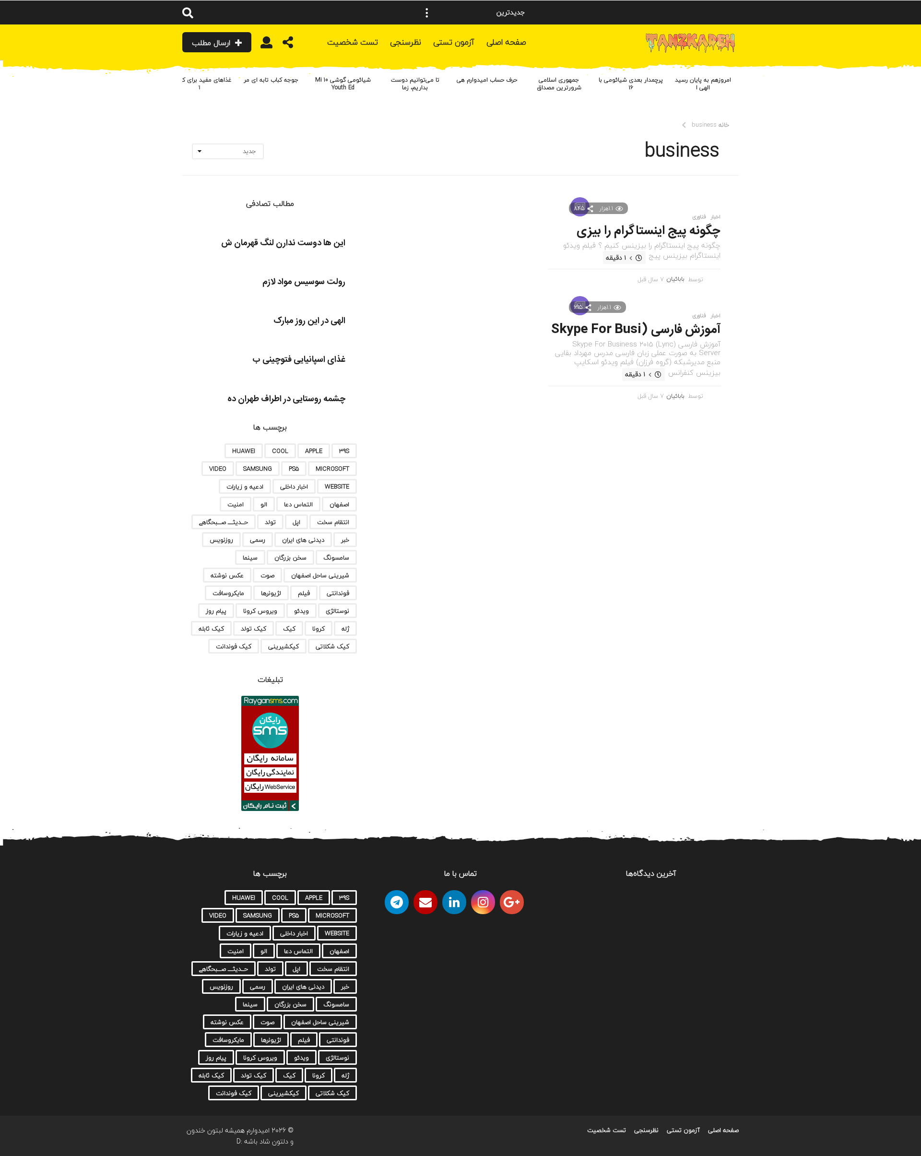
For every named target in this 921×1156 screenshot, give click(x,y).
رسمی (257, 540)
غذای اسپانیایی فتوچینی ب (298, 360)
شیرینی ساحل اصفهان (320, 575)
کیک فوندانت (233, 646)
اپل (296, 522)
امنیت (235, 504)
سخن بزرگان (290, 557)
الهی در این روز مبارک (309, 321)
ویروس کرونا (260, 611)
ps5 (294, 469)
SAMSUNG (257, 469)
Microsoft (332, 469)
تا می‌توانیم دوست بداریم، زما (415, 84)
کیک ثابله (211, 628)
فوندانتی (338, 593)
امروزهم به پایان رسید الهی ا (703, 84)
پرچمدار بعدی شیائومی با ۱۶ (631, 84)
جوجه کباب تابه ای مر (271, 80)
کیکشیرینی (283, 646)
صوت (267, 575)
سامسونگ (336, 557)
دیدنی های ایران (303, 540)
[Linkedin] (454, 902)
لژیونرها (271, 593)
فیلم (304, 593)
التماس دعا (298, 504)
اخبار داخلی (294, 486)
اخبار (715, 217)
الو (263, 504)
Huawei (243, 451)
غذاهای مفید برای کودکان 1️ (199, 84)
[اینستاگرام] (483, 902)
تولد (270, 522)
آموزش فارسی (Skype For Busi (635, 330)
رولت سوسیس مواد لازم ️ (302, 282)
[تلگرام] (397, 902)
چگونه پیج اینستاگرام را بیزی (648, 231)
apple (313, 451)
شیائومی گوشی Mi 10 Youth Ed (343, 84)
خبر (345, 540)
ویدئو (301, 611)
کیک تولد (253, 628)
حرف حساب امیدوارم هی (487, 80)
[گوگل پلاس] (512, 902)
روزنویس (221, 540)
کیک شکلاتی (332, 646)
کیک (289, 628)
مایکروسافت (228, 593)
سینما (250, 557)
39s (344, 451)
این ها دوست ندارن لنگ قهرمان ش (283, 243)
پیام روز (216, 611)
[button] (427, 12)
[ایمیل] (425, 902)
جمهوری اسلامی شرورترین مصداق (559, 84)
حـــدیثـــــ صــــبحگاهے (223, 522)
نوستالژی (337, 611)
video (217, 469)
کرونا (318, 628)
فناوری (699, 217)
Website (337, 486)
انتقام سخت (333, 522)
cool (280, 451)
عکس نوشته (227, 575)
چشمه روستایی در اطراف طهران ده (286, 399)
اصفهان (339, 504)
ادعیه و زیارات (244, 486)
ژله (345, 628)
